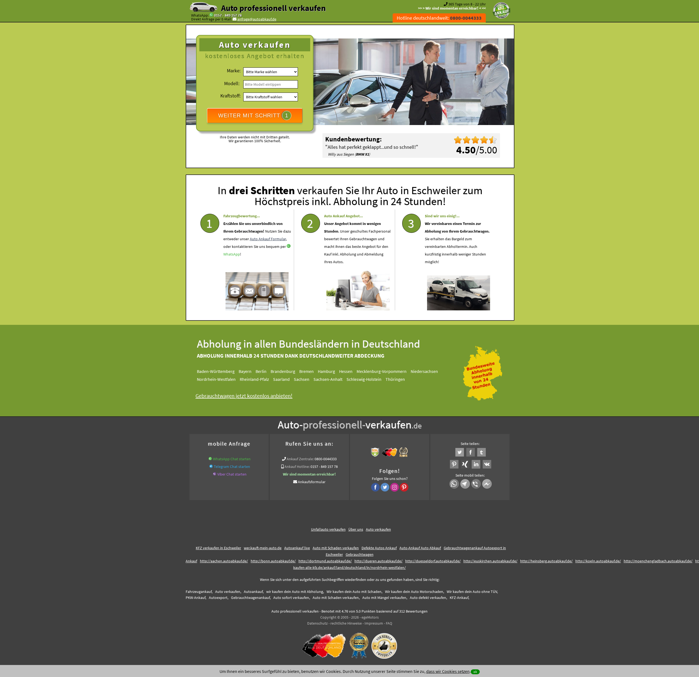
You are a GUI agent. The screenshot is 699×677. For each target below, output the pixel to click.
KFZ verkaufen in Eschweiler (218, 547)
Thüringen (395, 379)
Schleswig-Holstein (363, 379)
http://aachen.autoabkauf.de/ (224, 561)
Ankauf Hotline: (297, 466)
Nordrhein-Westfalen (216, 379)
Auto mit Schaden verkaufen (336, 547)
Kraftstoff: (230, 96)
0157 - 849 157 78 (228, 15)
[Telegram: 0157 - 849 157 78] (211, 466)
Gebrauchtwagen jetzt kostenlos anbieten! (244, 395)
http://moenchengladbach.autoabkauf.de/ (658, 561)
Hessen (346, 371)
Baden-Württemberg (216, 371)
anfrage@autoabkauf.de (256, 19)
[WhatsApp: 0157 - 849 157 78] (211, 15)
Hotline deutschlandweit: (439, 18)
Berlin (261, 371)
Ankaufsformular (311, 481)
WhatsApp (231, 254)
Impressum (374, 623)
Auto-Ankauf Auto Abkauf (420, 547)
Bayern (245, 371)
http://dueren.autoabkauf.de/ (378, 561)
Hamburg (326, 371)
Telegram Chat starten (232, 466)
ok (475, 672)
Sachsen (301, 379)
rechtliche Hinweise (346, 623)
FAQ (389, 623)
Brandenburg (283, 371)
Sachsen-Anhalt (327, 379)
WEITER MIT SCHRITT (253, 115)
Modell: (231, 83)
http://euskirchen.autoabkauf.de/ (490, 561)
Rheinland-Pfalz (254, 379)
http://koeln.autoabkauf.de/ (598, 561)
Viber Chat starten (232, 474)
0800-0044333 (326, 458)
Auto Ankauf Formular (268, 238)
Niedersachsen (424, 371)
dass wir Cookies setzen (448, 671)
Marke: (234, 70)
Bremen (306, 371)
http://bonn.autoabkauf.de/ (273, 561)
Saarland (281, 379)
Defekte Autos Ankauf (379, 547)
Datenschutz (317, 623)
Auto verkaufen (378, 529)
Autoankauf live (297, 547)
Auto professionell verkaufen (273, 8)
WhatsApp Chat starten (232, 458)
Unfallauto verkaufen (328, 529)
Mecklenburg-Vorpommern (382, 371)
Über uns (355, 529)
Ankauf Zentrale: (300, 458)
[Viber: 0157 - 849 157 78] (214, 474)
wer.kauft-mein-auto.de (263, 547)
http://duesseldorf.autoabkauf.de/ (433, 561)
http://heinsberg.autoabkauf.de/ (546, 561)
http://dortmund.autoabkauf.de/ (325, 561)
